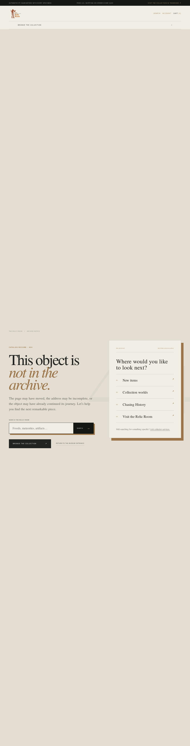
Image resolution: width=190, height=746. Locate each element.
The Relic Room (15, 331)
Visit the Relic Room (148, 416)
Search (83, 428)
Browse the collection (95, 25)
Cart (177, 13)
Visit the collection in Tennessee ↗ (164, 3)
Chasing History (148, 404)
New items (148, 380)
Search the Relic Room (19, 420)
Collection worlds (148, 392)
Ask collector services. (160, 429)
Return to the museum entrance (70, 443)
